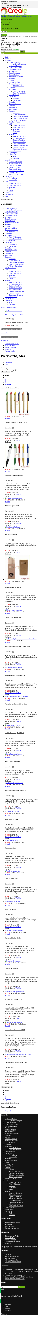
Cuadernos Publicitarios (20, 145)
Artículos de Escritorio (16, 77)
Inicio (6, 57)
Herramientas (13, 107)
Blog (6, 196)
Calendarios (12, 154)
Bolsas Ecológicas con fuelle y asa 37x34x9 (17, 646)
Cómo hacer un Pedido (12, 344)
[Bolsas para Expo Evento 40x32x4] (13, 668)
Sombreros (16, 131)
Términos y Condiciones (12, 1241)
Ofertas (7, 192)
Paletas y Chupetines (19, 120)
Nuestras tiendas (10, 351)
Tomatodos (12, 87)
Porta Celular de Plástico (12, 761)
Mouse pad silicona (10, 909)
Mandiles (16, 129)
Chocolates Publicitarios (20, 116)
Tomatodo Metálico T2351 (13, 938)
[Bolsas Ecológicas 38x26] (13, 498)
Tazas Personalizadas (19, 93)
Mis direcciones (10, 1258)
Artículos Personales (15, 84)
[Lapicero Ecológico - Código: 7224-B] (17, 415)
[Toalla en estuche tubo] (12, 871)
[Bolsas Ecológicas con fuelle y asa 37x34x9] (20, 639)
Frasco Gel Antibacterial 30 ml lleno (16, 704)
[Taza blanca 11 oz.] (11, 840)
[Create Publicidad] (14, 14)
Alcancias (12, 102)
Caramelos (16, 113)
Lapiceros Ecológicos (19, 64)
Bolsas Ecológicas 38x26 (12, 506)
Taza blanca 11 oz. (10, 848)
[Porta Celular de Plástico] (13, 754)
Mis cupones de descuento (13, 1262)
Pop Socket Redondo (11, 534)
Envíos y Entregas (10, 347)
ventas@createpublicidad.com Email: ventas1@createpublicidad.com (19, 1278)
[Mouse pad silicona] (12, 902)
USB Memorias (14, 95)
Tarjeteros (12, 105)
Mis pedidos (8, 1254)
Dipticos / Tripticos (19, 140)
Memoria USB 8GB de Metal (13, 999)
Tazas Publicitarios (19, 91)
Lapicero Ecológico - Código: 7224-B (16, 422)
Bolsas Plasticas (14, 75)
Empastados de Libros (20, 149)
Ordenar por (4, 368)
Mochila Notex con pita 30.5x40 (14, 733)
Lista (6, 364)
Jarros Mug (12, 89)
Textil (10, 124)
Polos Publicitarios (18, 127)
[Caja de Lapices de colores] (17, 579)
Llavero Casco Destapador (13, 617)
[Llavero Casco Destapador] (13, 610)
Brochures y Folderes (19, 142)
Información (4, 340)
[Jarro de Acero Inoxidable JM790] (14, 1022)
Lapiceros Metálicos (15, 66)
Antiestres (12, 78)
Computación (17, 100)
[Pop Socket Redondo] (12, 527)
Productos (8, 60)
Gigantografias (13, 153)
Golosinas (12, 111)
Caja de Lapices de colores (13, 587)
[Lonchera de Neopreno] (13, 961)
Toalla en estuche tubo (11, 878)
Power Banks (17, 98)
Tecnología (12, 96)
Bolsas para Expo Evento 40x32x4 (14, 315)
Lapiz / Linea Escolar (15, 67)
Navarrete (16, 158)
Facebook (8, 1111)
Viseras (15, 133)
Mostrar (3, 370)
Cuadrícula (8, 363)
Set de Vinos (13, 109)
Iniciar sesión (13, 2)
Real (14, 156)
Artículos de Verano (15, 104)
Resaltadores (13, 71)
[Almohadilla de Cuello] (12, 812)
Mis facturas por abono (12, 1256)
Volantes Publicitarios (19, 136)
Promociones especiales (8, 307)
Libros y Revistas (18, 147)
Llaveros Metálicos (15, 82)
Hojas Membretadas (19, 144)
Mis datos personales (11, 1260)
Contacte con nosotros (12, 1228)
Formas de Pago (10, 345)
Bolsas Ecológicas (14, 73)
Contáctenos (5, 3)
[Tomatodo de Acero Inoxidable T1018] (18, 1054)
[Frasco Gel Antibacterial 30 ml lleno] (16, 696)
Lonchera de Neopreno (11, 968)
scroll (2, 1289)
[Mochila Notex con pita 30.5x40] (13, 725)
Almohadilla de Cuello (11, 819)
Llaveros (11, 80)
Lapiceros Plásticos (15, 62)
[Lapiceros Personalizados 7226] (17, 467)
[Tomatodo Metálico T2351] (14, 930)
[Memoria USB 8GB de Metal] (14, 992)
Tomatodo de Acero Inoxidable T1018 (16, 1062)
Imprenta (11, 134)
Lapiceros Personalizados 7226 (14, 475)
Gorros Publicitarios (19, 125)
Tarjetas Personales (15, 151)
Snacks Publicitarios (19, 115)
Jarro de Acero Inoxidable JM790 (15, 1030)
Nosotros (7, 58)
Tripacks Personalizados (20, 118)
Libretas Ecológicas (15, 69)
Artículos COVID (18, 86)
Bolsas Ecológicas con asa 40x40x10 (15, 790)
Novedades (4, 333)
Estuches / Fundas (14, 122)
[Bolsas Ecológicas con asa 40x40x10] (14, 783)
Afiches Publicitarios (19, 138)
